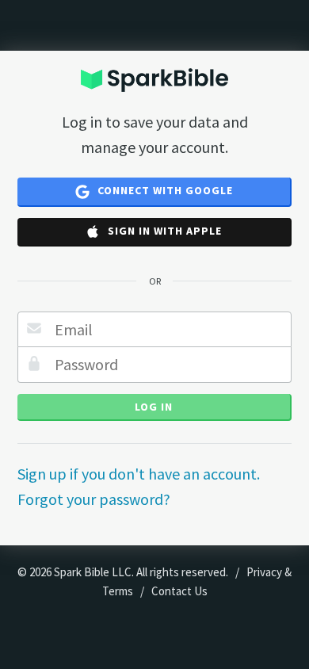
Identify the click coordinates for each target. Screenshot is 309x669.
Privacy (264, 571)
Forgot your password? (93, 499)
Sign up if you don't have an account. (138, 474)
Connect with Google (163, 190)
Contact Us (179, 590)
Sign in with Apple (163, 231)
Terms (117, 590)
